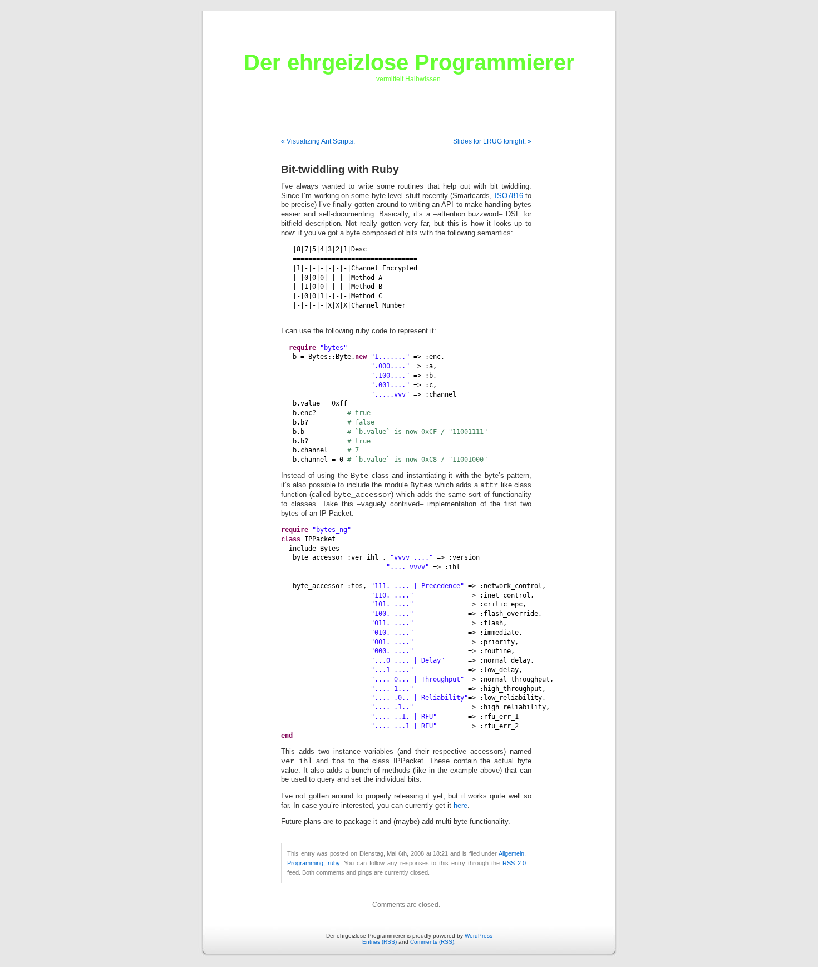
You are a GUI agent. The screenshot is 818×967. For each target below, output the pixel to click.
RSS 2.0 (514, 863)
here (460, 806)
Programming (305, 863)
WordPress (478, 936)
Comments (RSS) (432, 942)
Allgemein (511, 853)
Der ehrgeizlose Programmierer (409, 62)
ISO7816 (509, 196)
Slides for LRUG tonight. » (492, 141)
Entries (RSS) (379, 942)
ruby (333, 863)
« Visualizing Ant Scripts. (318, 141)
